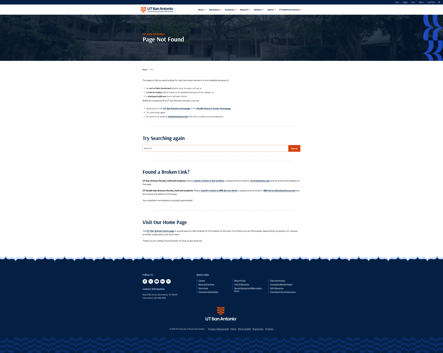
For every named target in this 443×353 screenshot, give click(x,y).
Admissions (214, 9)
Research (244, 9)
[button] (439, 2)
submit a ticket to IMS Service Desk (219, 190)
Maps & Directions (206, 284)
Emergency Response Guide (218, 329)
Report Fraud (239, 280)
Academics (230, 9)
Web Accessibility (244, 329)
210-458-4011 (160, 297)
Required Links (258, 329)
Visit (397, 2)
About (201, 9)
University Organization (208, 291)
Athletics (258, 9)
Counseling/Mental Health (281, 284)
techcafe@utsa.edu (260, 180)
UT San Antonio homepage (176, 108)
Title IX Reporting (241, 284)
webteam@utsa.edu (178, 116)
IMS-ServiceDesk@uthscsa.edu (279, 190)
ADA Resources (277, 288)
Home (145, 69)
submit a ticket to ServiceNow (208, 180)
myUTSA (431, 2)
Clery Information (277, 280)
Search (294, 148)
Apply (405, 2)
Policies (233, 329)
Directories (203, 288)
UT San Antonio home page (160, 230)
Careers (201, 280)
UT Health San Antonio (289, 9)
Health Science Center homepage (214, 108)
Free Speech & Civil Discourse (283, 291)
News (421, 2)
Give (413, 2)
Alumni (270, 9)
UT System (269, 329)
